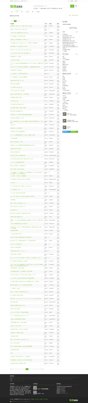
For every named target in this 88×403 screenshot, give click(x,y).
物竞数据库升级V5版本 (66, 39)
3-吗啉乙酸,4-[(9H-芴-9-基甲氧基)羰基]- (17, 131)
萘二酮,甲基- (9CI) (13, 210)
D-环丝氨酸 (64, 97)
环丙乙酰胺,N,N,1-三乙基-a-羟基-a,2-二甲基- (18, 46)
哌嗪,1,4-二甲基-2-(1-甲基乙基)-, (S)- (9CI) (18, 203)
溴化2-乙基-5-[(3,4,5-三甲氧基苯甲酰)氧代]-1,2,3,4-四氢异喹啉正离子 (23, 240)
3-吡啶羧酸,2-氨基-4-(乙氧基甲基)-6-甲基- (18, 363)
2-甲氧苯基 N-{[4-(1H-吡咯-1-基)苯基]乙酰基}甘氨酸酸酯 (21, 114)
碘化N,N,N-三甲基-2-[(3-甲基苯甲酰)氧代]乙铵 (19, 291)
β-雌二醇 (64, 95)
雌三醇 (63, 87)
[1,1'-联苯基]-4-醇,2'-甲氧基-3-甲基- (17, 104)
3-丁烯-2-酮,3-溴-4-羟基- (14, 60)
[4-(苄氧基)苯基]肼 (13, 138)
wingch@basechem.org (64, 393)
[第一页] (11, 369)
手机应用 (27, 11)
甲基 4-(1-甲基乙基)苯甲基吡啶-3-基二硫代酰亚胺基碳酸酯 (21, 346)
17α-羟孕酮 (64, 102)
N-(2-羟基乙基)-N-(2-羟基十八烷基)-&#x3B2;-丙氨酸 (20, 179)
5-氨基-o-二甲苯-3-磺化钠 (15, 308)
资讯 (22, 11)
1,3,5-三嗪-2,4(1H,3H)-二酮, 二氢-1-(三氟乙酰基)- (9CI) (20, 53)
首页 (12, 11)
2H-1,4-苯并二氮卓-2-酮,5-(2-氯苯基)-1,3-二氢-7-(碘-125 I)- (21, 186)
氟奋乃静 (64, 108)
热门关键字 (46, 399)
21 (16, 369)
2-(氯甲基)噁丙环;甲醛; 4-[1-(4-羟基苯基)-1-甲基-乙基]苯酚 (21, 271)
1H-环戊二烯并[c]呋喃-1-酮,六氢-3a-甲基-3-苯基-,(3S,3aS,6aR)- (21, 158)
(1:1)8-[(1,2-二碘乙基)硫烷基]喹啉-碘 (17, 162)
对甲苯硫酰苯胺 (65, 85)
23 (21, 369)
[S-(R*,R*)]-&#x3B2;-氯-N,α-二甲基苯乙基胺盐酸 (19, 312)
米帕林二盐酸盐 (65, 103)
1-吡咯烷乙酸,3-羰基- (14, 336)
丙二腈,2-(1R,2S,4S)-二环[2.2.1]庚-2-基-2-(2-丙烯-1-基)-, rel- (21, 49)
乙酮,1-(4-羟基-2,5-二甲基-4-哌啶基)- (17, 169)
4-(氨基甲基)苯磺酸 (14, 230)
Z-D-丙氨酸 (64, 51)
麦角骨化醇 (64, 70)
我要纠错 (74, 131)
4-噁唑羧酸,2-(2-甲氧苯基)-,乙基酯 (16, 332)
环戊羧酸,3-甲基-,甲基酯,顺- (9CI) (16, 216)
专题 (32, 11)
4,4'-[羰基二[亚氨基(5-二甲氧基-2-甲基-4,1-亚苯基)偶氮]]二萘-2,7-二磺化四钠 (24, 281)
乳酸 (63, 76)
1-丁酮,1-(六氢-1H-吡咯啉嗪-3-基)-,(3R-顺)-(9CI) (19, 32)
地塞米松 (64, 62)
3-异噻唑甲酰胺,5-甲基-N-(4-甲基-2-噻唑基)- (18, 322)
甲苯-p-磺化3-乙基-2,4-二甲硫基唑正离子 (18, 155)
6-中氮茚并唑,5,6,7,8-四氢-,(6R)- (16, 70)
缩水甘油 (48, 8)
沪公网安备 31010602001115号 (17, 401)
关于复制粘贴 (64, 34)
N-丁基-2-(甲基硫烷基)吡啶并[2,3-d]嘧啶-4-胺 (18, 223)
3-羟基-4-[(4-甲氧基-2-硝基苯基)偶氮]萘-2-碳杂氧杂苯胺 (20, 237)
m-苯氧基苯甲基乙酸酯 (14, 349)
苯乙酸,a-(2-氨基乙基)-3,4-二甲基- (16, 141)
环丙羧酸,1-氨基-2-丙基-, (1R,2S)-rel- (17, 80)
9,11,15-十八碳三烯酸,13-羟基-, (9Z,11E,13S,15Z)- (19, 315)
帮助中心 (76, 1)
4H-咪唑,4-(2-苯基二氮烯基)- (15, 247)
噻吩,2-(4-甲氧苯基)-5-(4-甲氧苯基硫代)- (17, 165)
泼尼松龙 (64, 84)
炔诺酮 (63, 79)
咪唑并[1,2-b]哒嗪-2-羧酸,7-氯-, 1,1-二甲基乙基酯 (19, 94)
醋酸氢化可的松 (65, 64)
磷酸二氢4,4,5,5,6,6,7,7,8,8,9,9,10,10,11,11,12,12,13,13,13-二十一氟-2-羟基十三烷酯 (25, 298)
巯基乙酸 (60, 8)
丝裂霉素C (64, 67)
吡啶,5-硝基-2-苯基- (14, 302)
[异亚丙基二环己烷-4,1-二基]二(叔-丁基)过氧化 (19, 329)
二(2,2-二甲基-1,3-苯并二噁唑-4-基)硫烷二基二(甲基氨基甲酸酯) (22, 278)
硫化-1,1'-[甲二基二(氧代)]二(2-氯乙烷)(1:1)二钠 (19, 339)
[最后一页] (43, 369)
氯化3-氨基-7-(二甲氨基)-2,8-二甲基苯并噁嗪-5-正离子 (20, 213)
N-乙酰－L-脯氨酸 (65, 100)
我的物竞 (71, 1)
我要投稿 (66, 131)
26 (29, 369)
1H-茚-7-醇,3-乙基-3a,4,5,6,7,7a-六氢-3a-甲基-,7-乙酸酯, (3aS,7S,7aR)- (23, 274)
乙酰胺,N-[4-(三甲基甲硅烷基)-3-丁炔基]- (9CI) (19, 39)
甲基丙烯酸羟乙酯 (54, 8)
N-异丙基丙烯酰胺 (42, 8)
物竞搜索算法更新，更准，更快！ (68, 37)
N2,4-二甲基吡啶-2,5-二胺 (15, 189)
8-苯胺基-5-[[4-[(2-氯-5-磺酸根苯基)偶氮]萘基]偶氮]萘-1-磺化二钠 (22, 145)
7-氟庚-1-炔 (12, 124)
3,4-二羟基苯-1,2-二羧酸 (14, 288)
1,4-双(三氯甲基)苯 (65, 90)
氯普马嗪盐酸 (64, 106)
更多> (77, 31)
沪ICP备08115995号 (26, 401)
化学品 (17, 11)
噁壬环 (11, 353)
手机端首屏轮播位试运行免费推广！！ (69, 45)
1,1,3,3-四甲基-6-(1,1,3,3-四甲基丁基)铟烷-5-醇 (19, 73)
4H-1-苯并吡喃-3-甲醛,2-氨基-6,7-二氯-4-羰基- (18, 261)
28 (35, 369)
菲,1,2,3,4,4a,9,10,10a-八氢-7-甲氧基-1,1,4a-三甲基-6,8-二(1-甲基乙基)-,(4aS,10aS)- (25, 257)
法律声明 (41, 399)
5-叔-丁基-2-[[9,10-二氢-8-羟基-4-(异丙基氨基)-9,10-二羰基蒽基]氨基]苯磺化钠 (24, 66)
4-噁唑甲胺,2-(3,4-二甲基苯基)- (16, 128)
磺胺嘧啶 (64, 88)
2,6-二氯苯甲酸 (65, 110)
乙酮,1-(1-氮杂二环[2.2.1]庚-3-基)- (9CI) (17, 206)
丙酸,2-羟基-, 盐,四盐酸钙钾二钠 (16, 111)
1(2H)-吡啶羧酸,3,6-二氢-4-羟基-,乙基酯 (17, 36)
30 (40, 369)
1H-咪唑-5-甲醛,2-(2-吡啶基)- (15, 254)
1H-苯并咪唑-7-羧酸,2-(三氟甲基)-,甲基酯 (18, 107)
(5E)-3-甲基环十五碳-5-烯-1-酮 (16, 87)
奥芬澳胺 (64, 69)
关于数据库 (32, 399)
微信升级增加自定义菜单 (67, 35)
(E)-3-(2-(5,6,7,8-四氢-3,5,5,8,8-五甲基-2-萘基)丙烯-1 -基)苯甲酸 (22, 196)
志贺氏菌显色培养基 (66, 49)
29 (37, 369)
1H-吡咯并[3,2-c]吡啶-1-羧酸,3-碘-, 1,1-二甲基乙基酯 (20, 356)
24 (24, 369)
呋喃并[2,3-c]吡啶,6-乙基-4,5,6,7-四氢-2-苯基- (18, 29)
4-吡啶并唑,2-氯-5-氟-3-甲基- (15, 148)
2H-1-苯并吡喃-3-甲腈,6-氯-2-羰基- (16, 295)
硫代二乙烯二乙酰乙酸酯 (15, 83)
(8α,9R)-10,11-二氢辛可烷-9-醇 (16, 244)
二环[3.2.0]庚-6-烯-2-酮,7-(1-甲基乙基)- (17, 90)
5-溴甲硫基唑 (12, 199)
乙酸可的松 (64, 66)
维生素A (64, 82)
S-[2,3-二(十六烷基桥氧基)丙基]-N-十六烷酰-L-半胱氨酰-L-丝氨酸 (22, 135)
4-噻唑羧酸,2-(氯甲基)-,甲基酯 (16, 97)
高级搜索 (76, 6)
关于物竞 (37, 399)
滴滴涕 (63, 105)
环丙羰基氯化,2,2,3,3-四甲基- (15, 56)
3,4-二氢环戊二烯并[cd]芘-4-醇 (16, 233)
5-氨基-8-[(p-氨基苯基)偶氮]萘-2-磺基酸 (17, 319)
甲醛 (63, 56)
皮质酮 (63, 77)
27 (32, 369)
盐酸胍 (63, 61)
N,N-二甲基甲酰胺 (65, 59)
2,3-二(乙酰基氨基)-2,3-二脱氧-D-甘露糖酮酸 (18, 77)
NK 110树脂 (12, 182)
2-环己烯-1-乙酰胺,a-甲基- (15, 152)
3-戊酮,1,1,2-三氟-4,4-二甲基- (15, 325)
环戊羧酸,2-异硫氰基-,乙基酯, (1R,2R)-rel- (18, 305)
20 (13, 369)
